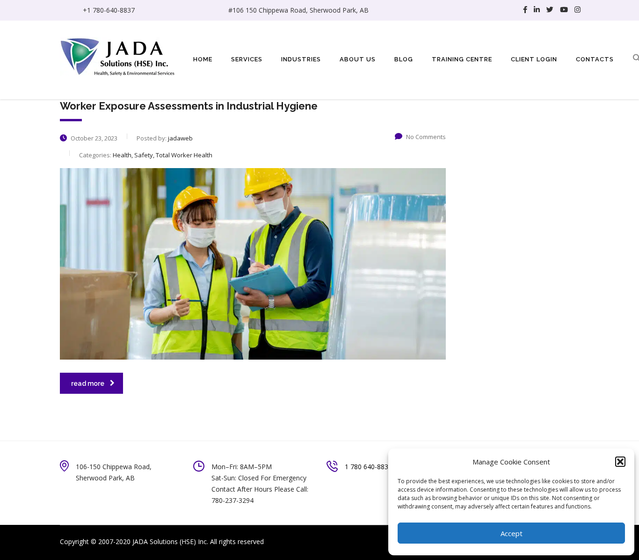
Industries (301, 59)
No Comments (426, 137)
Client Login (534, 59)
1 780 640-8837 (368, 466)
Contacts (595, 59)
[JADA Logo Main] (118, 55)
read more (87, 383)
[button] (620, 461)
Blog (403, 59)
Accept (512, 533)
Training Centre (462, 59)
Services (246, 59)
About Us (358, 59)
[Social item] (525, 10)
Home (202, 59)
